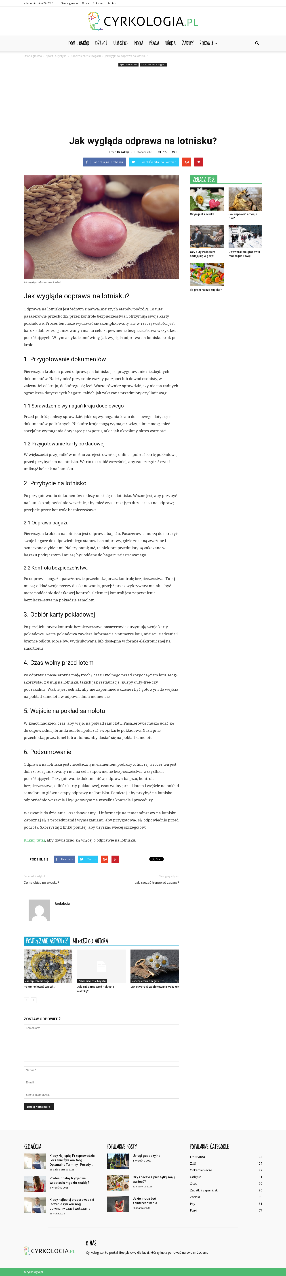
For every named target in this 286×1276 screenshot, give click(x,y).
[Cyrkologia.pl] (143, 21)
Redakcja (123, 152)
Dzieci (101, 43)
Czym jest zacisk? (202, 214)
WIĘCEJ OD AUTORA (90, 941)
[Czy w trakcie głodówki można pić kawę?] (246, 236)
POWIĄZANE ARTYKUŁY (47, 941)
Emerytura (197, 1157)
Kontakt (112, 3)
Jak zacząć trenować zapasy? (157, 883)
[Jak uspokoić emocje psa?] (246, 199)
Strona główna (69, 3)
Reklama (98, 3)
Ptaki (193, 1210)
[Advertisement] (143, 101)
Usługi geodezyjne (146, 1156)
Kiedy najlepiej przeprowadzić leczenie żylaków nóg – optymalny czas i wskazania (72, 1204)
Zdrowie (207, 43)
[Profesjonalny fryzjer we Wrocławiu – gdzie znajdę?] (35, 1184)
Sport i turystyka (128, 64)
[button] (257, 43)
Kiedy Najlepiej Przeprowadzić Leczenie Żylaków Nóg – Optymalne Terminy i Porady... (72, 1160)
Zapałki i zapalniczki (204, 1190)
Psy (192, 1203)
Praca (154, 43)
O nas (85, 3)
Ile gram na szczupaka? (206, 289)
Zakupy (187, 43)
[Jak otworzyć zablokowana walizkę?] (154, 966)
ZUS (193, 1163)
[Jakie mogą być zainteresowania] (118, 1204)
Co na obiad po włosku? (41, 883)
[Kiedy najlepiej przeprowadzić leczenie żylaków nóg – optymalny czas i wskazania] (35, 1205)
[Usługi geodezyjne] (118, 1161)
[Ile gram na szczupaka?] (207, 274)
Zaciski (195, 1197)
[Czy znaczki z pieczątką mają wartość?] (118, 1183)
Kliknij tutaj (34, 840)
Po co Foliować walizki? (39, 986)
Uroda (170, 43)
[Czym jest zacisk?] (207, 199)
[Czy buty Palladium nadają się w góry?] (207, 236)
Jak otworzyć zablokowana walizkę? (154, 986)
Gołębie (195, 1177)
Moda (139, 43)
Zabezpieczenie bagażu (153, 64)
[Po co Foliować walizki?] (48, 966)
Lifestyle (121, 43)
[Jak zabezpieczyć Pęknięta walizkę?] (101, 966)
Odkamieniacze (201, 1170)
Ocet (193, 1183)
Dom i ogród (79, 43)
